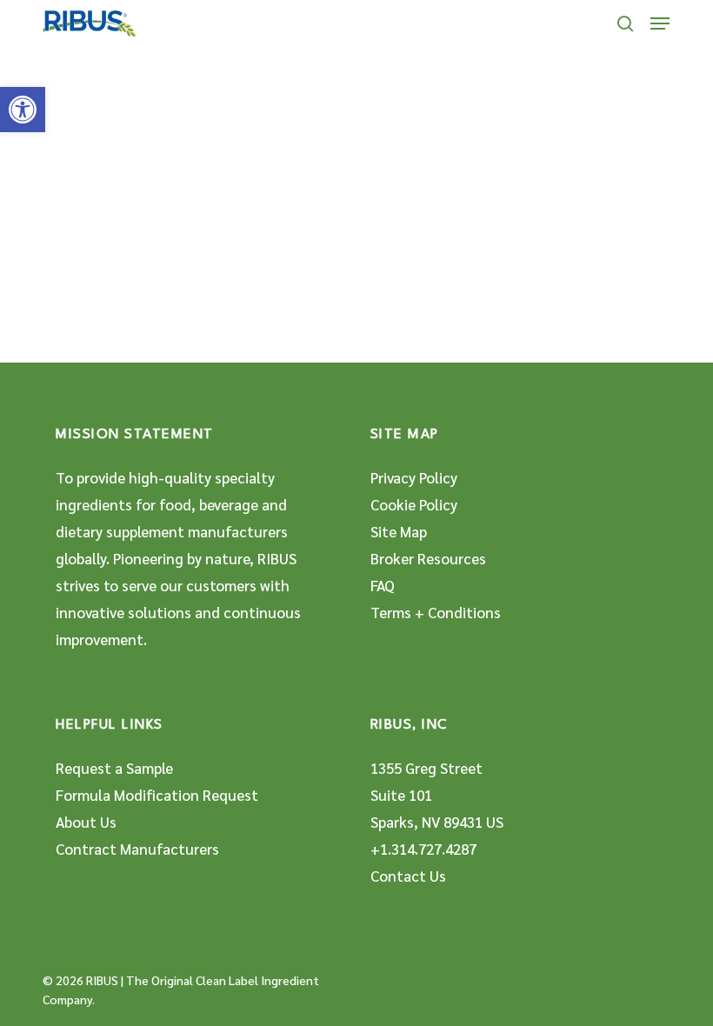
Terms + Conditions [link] (435, 612)
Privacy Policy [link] (413, 477)
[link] (22, 109)
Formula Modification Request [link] (157, 794)
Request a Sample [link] (114, 767)
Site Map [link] (398, 531)
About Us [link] (86, 821)
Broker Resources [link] (428, 558)
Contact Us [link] (408, 875)
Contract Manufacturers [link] (137, 848)
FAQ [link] (382, 585)
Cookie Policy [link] (413, 504)
